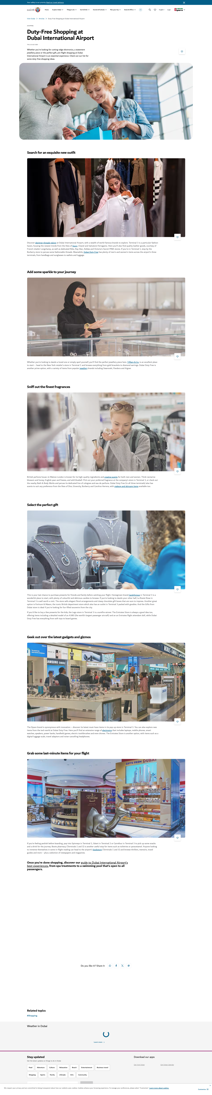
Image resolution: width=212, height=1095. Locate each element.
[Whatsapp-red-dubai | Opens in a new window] (110, 965)
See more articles (38, 994)
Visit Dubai (31, 18)
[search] (150, 9)
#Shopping (32, 1016)
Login (169, 9)
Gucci (74, 246)
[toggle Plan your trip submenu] (120, 9)
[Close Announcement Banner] (184, 2)
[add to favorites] (182, 51)
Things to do (71, 9)
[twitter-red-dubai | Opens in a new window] (122, 965)
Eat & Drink (83, 9)
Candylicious (134, 595)
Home (47, 9)
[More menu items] (140, 10)
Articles (41, 18)
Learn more (98, 1032)
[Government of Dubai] (33, 9)
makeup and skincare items (126, 486)
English (161, 9)
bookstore (97, 849)
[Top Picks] (155, 9)
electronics (107, 730)
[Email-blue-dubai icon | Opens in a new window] (128, 965)
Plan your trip (114, 9)
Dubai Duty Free (91, 252)
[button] (203, 1089)
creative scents (111, 477)
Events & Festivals (99, 9)
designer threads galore (45, 243)
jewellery (83, 368)
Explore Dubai (56, 9)
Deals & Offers (129, 9)
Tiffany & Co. (133, 362)
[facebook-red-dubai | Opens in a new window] (116, 965)
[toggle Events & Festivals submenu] (106, 9)
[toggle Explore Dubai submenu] (62, 9)
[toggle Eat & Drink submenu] (88, 9)
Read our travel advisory (55, 2)
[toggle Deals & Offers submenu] (135, 9)
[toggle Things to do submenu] (76, 9)
